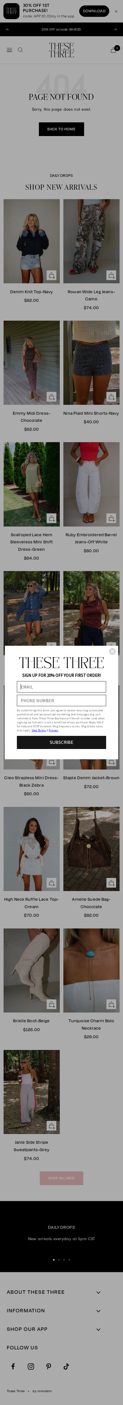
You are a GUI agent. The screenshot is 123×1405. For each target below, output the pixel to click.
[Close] (112, 651)
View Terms (39, 730)
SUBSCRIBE (61, 742)
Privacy (53, 730)
